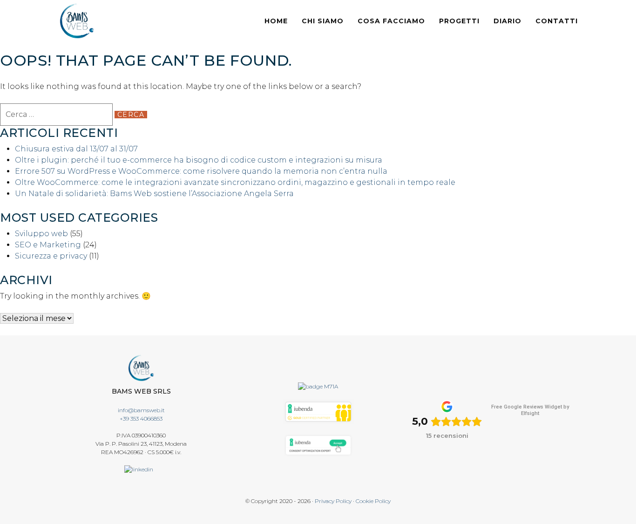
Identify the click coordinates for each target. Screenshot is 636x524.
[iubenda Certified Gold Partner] (318, 411)
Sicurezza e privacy (51, 256)
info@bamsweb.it (141, 410)
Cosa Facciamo (391, 21)
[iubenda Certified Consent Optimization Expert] (318, 444)
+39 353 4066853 (141, 418)
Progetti (459, 21)
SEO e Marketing (48, 244)
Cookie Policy (373, 500)
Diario (507, 21)
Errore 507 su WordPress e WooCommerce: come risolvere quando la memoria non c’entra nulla (201, 171)
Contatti (556, 21)
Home (276, 21)
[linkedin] (141, 468)
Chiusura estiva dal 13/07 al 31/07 (76, 148)
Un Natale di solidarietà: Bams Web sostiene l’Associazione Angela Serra (154, 193)
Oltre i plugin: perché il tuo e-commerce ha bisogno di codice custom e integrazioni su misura (198, 160)
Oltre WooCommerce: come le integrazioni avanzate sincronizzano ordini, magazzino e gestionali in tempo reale (235, 182)
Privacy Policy (333, 500)
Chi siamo (323, 21)
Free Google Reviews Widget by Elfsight (530, 410)
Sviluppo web (41, 233)
